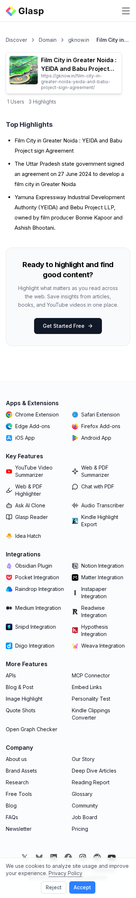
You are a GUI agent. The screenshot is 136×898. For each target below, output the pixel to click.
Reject (54, 887)
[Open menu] (126, 11)
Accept (82, 887)
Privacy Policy (65, 873)
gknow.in (78, 40)
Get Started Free (64, 326)
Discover (16, 40)
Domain (48, 40)
